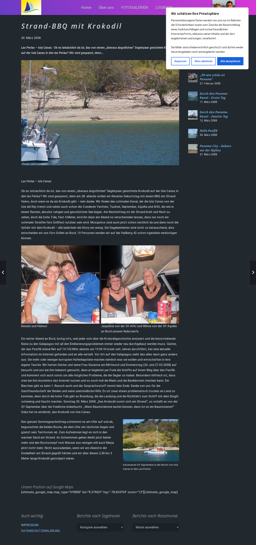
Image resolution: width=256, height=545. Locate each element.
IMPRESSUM (29, 525)
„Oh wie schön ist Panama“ (212, 77)
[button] (151, 7)
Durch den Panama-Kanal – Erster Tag (214, 96)
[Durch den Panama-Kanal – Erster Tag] (193, 96)
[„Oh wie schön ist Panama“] (193, 77)
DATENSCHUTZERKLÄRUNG (40, 531)
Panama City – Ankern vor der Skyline (215, 148)
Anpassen (180, 61)
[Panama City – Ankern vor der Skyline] (193, 148)
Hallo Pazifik (209, 131)
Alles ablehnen (204, 61)
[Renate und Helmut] (60, 290)
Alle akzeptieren (230, 61)
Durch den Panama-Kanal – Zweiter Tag (214, 114)
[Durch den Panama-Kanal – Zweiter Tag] (193, 115)
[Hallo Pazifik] (193, 133)
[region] (207, 38)
